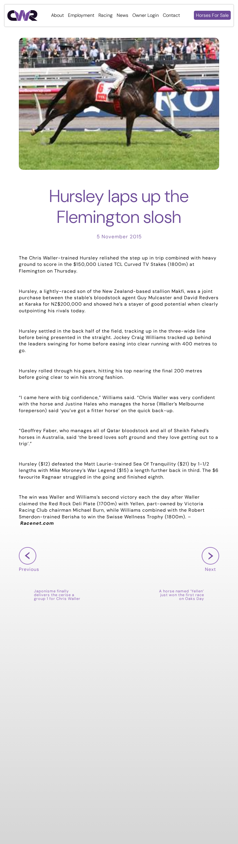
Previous (29, 578)
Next (209, 578)
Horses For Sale (212, 15)
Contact (171, 15)
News (122, 15)
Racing (105, 15)
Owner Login (145, 15)
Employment (81, 15)
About (57, 15)
